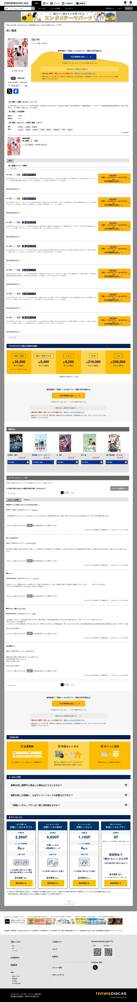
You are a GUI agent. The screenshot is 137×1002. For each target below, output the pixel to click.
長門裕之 (48, 129)
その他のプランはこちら (70, 63)
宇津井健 (34, 129)
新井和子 (34, 127)
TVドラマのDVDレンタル (48, 25)
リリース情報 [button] (55, 8)
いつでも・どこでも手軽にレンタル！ (14, 916)
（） (26, 85)
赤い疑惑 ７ (27, 140)
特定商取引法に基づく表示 (87, 930)
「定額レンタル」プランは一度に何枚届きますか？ (35, 805)
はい (29, 525)
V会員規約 (13, 930)
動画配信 (82, 3)
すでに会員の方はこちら (89, 63)
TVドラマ (44, 43)
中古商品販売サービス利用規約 (48, 930)
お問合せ (55, 956)
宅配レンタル (16, 976)
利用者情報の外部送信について (105, 930)
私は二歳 (83, 455)
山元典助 (27, 127)
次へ (72, 492)
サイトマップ (119, 930)
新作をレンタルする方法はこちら (85, 73)
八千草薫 (41, 129)
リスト (125, 4)
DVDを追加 (11, 462)
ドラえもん (36, 578)
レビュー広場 (57, 967)
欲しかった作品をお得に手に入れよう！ (38, 916)
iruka (34, 614)
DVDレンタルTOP (11, 25)
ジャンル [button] (42, 8)
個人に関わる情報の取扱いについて (68, 930)
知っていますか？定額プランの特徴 (61, 916)
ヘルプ (119, 8)
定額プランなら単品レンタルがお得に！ (85, 916)
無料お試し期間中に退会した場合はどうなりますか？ (36, 785)
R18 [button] (128, 8)
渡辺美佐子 (56, 129)
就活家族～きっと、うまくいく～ (41, 455)
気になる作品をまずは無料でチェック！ (109, 916)
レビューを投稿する (119, 488)
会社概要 (6, 930)
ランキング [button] (69, 8)
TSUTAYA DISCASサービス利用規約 (27, 930)
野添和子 (20, 127)
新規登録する (21, 883)
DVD (36, 3)
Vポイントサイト (58, 975)
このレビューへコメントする (118, 530)
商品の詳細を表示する (12, 189)
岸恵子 (64, 129)
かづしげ (35, 510)
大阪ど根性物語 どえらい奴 (114, 455)
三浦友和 (27, 129)
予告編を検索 (21, 78)
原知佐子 (70, 129)
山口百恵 (20, 129)
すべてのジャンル (22, 25)
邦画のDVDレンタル (34, 25)
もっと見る (125, 132)
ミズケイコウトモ (31, 543)
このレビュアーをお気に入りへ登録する (96, 530)
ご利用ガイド (109, 8)
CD (47, 3)
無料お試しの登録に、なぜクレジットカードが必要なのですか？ (42, 795)
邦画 (38, 43)
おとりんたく (30, 651)
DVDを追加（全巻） (38, 462)
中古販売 (14, 981)
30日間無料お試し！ (80, 56)
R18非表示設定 (16, 983)
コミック (56, 3)
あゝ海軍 (59, 455)
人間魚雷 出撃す (12, 455)
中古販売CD (69, 3)
